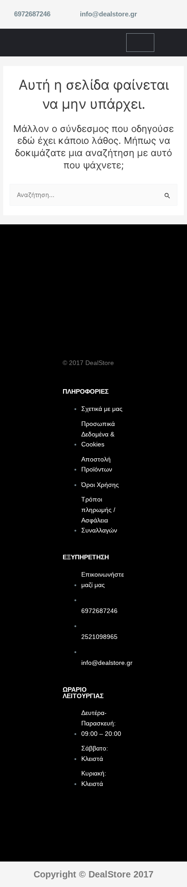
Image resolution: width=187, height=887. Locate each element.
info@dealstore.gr (108, 14)
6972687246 (32, 14)
